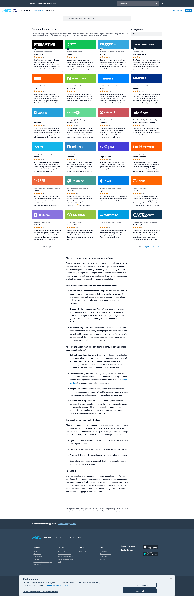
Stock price (61, 551)
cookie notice (49, 585)
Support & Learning (128, 546)
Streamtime (38, 54)
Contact (102, 559)
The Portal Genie (139, 54)
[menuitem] (25, 10)
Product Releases (127, 550)
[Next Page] (158, 246)
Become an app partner (67, 523)
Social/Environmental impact (43, 562)
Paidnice (70, 190)
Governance (37, 554)
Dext (35, 88)
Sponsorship (38, 556)
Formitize (103, 225)
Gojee (69, 54)
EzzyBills (37, 122)
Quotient (70, 156)
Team (35, 551)
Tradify (102, 88)
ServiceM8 (71, 88)
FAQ (59, 562)
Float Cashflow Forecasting (144, 122)
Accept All (140, 591)
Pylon (102, 190)
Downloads (103, 556)
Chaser (36, 190)
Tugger (103, 54)
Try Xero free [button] (177, 10)
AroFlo (36, 156)
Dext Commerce (139, 156)
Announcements (105, 554)
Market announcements (65, 556)
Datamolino (104, 122)
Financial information (64, 554)
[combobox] (100, 18)
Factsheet (103, 551)
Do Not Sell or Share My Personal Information (40, 592)
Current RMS (72, 225)
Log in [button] (188, 10)
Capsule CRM (105, 156)
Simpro (136, 88)
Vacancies (82, 551)
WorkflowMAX (72, 122)
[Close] (162, 3)
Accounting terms (127, 554)
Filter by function (137, 29)
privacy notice (62, 585)
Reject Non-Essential (139, 585)
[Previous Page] (140, 246)
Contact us (37, 564)
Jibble (135, 190)
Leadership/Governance (65, 559)
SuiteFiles (38, 225)
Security (36, 559)
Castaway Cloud (139, 225)
